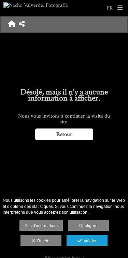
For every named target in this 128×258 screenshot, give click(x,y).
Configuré (88, 225)
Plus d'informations (41, 225)
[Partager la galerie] (22, 24)
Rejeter (43, 241)
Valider (89, 241)
